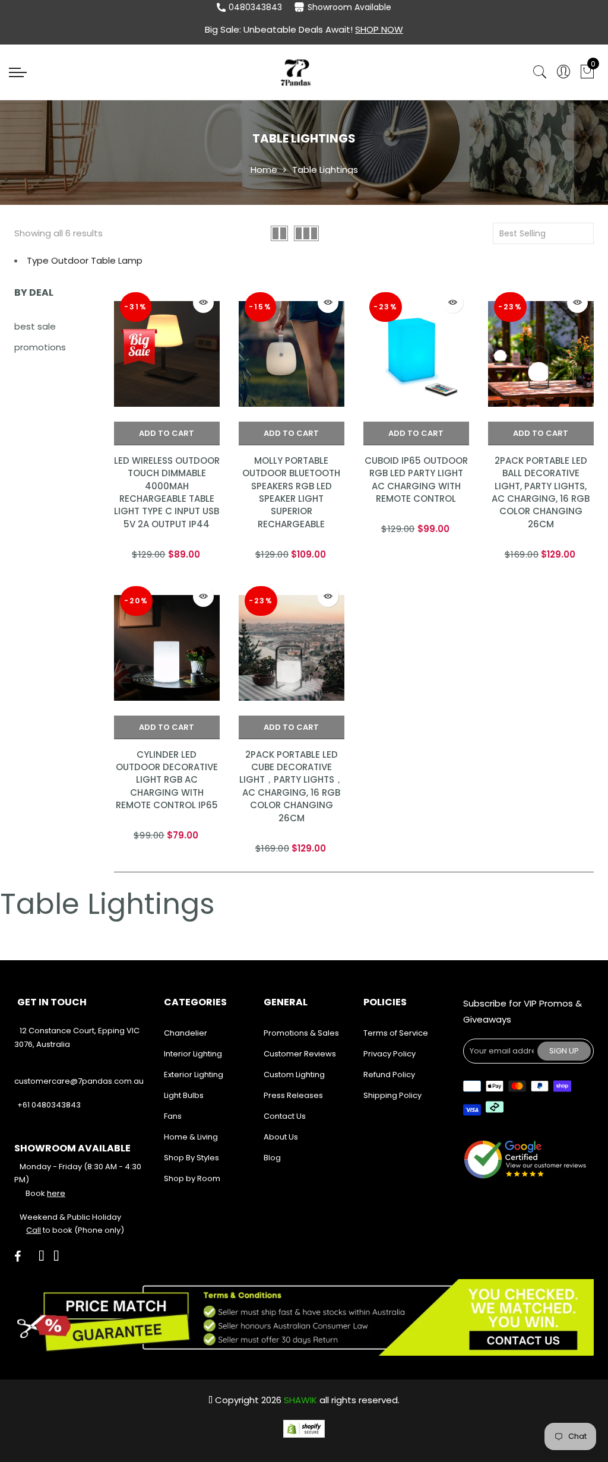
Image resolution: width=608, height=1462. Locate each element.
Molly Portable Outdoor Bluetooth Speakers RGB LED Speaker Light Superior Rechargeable (291, 492)
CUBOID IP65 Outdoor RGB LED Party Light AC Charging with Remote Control (416, 479)
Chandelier (185, 1033)
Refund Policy (389, 1074)
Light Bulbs (184, 1095)
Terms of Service (395, 1033)
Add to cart (166, 433)
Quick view (203, 302)
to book (49, 1230)
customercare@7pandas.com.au (79, 1081)
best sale (35, 326)
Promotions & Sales (301, 1033)
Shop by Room (192, 1178)
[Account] (563, 72)
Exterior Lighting (193, 1074)
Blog (272, 1157)
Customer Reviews (300, 1053)
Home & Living (191, 1137)
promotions (40, 347)
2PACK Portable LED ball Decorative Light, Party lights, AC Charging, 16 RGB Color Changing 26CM (541, 492)
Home (264, 169)
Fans (173, 1116)
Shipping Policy (392, 1095)
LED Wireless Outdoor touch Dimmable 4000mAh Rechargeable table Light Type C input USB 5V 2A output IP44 (167, 492)
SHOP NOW (379, 29)
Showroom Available (349, 7)
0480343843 (255, 7)
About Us (281, 1137)
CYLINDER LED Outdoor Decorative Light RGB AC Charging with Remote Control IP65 (167, 780)
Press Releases (293, 1095)
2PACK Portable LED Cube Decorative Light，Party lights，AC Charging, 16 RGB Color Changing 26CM (291, 786)
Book (45, 1193)
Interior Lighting (193, 1053)
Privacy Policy (389, 1053)
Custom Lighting (294, 1074)
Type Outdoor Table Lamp (84, 260)
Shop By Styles (191, 1157)
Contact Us (285, 1116)
